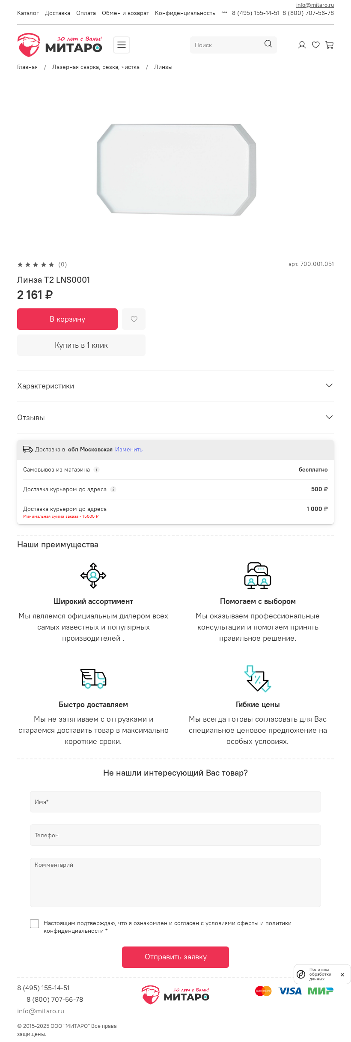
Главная (27, 67)
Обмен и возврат (125, 13)
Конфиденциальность (185, 13)
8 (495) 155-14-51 (256, 13)
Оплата (86, 13)
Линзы (163, 67)
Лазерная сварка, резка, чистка (96, 67)
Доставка (57, 13)
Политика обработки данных (320, 974)
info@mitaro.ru (315, 4)
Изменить (129, 449)
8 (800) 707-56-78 (308, 13)
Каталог (28, 13)
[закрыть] (342, 973)
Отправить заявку (176, 956)
